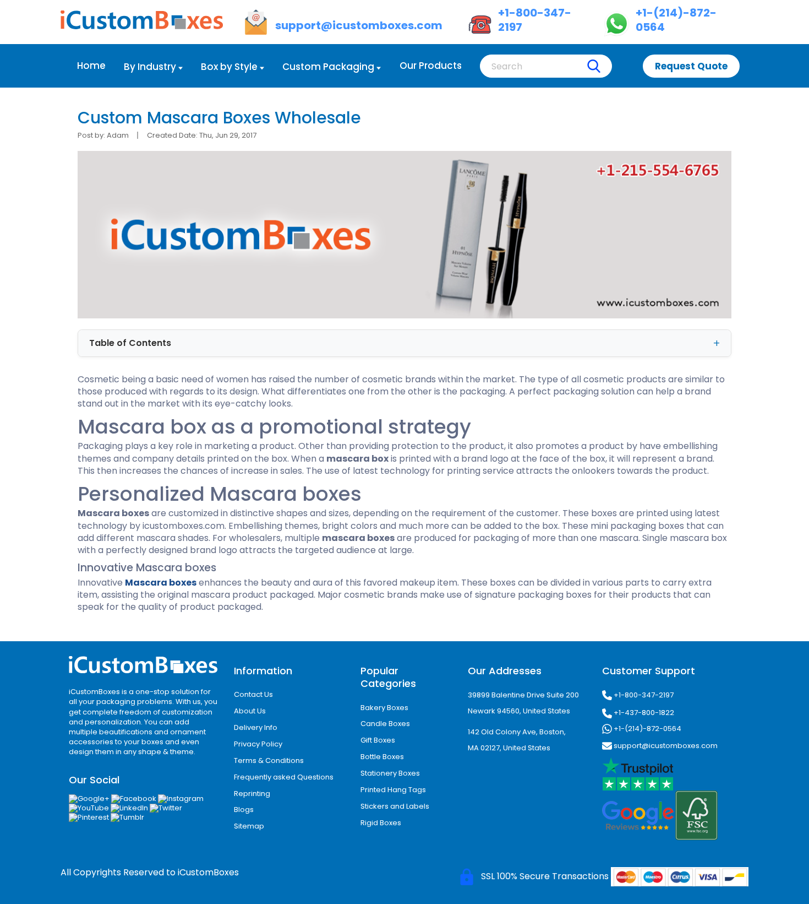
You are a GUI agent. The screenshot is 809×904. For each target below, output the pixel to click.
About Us (250, 711)
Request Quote (691, 66)
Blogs (244, 809)
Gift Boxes (377, 740)
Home (91, 65)
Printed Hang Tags (393, 789)
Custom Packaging (328, 66)
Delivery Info (255, 727)
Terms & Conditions (269, 760)
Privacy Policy (258, 744)
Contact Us (253, 694)
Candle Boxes (385, 723)
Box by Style (229, 66)
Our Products (431, 65)
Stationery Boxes (390, 773)
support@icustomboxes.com (665, 745)
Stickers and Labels (394, 806)
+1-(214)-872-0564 (646, 728)
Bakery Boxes (384, 707)
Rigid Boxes (380, 823)
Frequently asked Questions (284, 777)
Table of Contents (130, 343)
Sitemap (249, 826)
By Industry (150, 66)
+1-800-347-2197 (643, 695)
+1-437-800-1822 (643, 712)
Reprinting (252, 793)
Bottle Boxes (382, 756)
